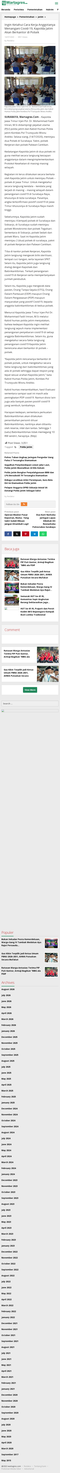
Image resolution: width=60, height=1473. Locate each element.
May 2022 (6, 1293)
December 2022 (9, 1251)
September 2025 (9, 1054)
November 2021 (9, 1329)
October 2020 (8, 1406)
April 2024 (6, 1156)
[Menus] (56, 3)
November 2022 (9, 1257)
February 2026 (8, 1025)
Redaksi (27, 1466)
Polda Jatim (26, 447)
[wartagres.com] (14, 2)
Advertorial (29, 1468)
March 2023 (7, 1233)
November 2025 (9, 1043)
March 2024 (7, 1162)
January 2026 (8, 1031)
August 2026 (7, 989)
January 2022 (8, 1317)
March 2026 (7, 1019)
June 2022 (6, 1287)
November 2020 (9, 1400)
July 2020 (5, 1424)
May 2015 (6, 1460)
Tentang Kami (40, 1466)
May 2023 (6, 1221)
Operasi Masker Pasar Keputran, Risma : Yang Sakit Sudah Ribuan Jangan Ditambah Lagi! (17, 517)
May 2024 (6, 1150)
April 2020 (6, 1442)
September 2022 (9, 1269)
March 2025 (7, 1090)
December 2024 (9, 1108)
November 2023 (9, 1186)
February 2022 (8, 1311)
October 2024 (8, 1120)
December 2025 (9, 1037)
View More (30, 689)
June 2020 (6, 1430)
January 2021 (8, 1388)
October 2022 (8, 1263)
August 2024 (7, 1132)
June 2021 (6, 1359)
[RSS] (24, 504)
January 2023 (8, 1245)
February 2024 (8, 1168)
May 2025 (6, 1078)
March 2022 (7, 1305)
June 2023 (6, 1216)
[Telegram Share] (34, 533)
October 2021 (8, 1335)
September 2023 (9, 1198)
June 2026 (6, 1001)
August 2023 (7, 1204)
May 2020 (6, 1436)
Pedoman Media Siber (11, 1468)
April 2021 (6, 1371)
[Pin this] (25, 533)
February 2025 (8, 1096)
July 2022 (5, 1281)
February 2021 (8, 1383)
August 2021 (7, 1347)
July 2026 (5, 995)
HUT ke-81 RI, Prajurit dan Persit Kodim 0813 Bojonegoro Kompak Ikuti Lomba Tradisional (37, 611)
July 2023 (5, 1210)
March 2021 (7, 1377)
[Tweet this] (17, 533)
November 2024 (9, 1114)
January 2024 (8, 1174)
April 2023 (6, 1227)
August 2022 (7, 1275)
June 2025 (6, 1072)
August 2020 (7, 1418)
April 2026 (6, 1013)
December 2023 (9, 1180)
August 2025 (7, 1060)
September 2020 (9, 1412)
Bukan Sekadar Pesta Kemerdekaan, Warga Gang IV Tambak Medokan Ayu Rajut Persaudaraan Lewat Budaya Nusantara (36, 589)
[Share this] (8, 533)
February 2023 (8, 1239)
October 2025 (8, 1049)
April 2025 (6, 1084)
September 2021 (9, 1341)
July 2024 (5, 1138)
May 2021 (6, 1365)
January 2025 (8, 1102)
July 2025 (5, 1066)
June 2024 (6, 1144)
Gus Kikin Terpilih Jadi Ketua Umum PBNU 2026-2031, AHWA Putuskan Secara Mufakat (36, 574)
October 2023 (8, 1192)
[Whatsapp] (43, 533)
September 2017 (9, 1454)
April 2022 (6, 1299)
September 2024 (9, 1126)
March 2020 (7, 1448)
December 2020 (9, 1394)
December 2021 (9, 1323)
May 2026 (6, 1007)
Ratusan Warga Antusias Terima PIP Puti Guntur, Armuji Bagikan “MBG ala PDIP (38, 562)
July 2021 (5, 1353)
